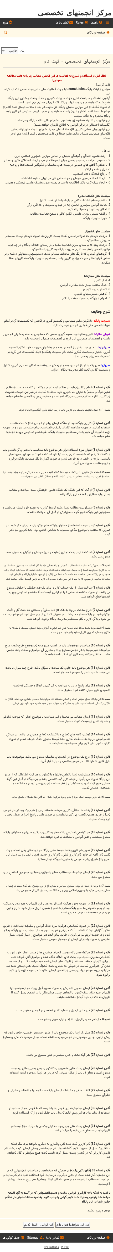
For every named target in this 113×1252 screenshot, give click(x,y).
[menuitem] (97, 22)
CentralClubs (51, 1247)
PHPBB (65, 1247)
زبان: (22, 50)
